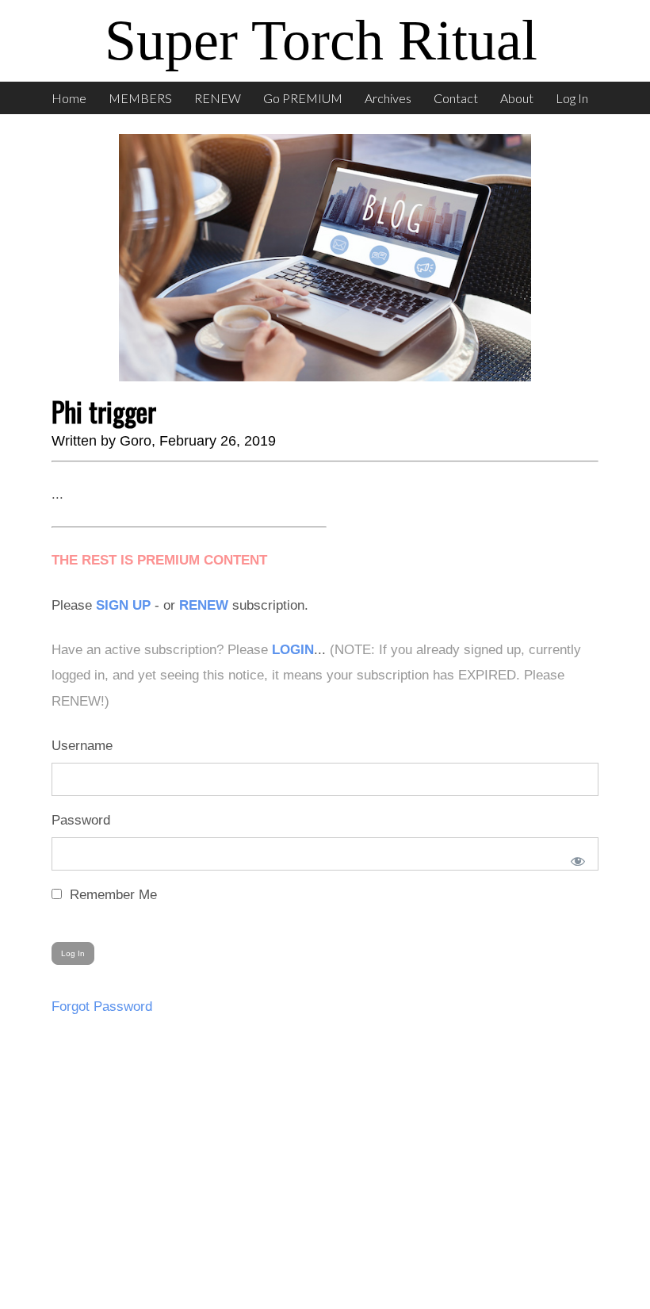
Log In (572, 97)
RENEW (217, 97)
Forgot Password (102, 1006)
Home (69, 97)
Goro (135, 441)
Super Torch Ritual (321, 40)
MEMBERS (140, 97)
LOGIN (293, 649)
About (516, 97)
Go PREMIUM (302, 97)
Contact (456, 97)
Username (82, 745)
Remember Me (111, 894)
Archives (388, 97)
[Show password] (574, 857)
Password (81, 820)
